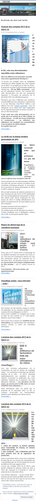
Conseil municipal (21, 106)
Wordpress (15, 500)
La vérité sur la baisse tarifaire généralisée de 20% (14, 138)
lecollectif (21, 32)
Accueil (4, 14)
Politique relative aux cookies (20, 493)
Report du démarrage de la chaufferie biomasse (13, 226)
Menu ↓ (31, 4)
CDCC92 (6, 1)
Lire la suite (6, 129)
